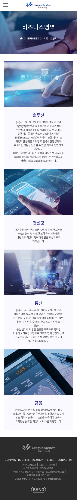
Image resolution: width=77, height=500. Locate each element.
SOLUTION (37, 459)
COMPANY (10, 459)
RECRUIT (51, 459)
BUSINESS (33, 38)
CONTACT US (65, 459)
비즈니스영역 (50, 38)
